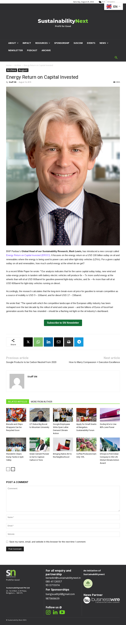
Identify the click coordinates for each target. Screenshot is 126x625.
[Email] (58, 342)
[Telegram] (78, 342)
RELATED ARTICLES (17, 401)
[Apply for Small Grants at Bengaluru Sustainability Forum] (86, 415)
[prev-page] (8, 469)
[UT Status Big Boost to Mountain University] (39, 415)
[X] (28, 342)
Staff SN (12, 82)
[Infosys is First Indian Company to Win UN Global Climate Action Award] (110, 444)
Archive (17, 65)
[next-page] (13, 469)
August (23, 70)
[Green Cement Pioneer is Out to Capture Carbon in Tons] (39, 444)
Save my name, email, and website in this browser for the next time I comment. (47, 541)
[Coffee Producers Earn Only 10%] (86, 444)
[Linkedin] (48, 342)
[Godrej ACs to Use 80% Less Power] (110, 415)
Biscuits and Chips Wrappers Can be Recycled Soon (14, 427)
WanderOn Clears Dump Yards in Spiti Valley (15, 457)
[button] (116, 57)
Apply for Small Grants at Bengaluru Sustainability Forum (86, 427)
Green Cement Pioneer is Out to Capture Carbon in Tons (39, 457)
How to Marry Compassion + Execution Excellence (94, 362)
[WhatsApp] (38, 342)
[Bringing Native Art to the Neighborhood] (63, 444)
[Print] (68, 342)
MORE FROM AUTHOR (41, 401)
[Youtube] (62, 612)
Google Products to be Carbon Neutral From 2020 (31, 362)
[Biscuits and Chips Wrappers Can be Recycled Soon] (16, 415)
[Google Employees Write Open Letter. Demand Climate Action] (63, 415)
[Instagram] (48, 612)
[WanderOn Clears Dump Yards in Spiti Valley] (16, 444)
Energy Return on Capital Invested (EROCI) (28, 255)
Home (9, 65)
